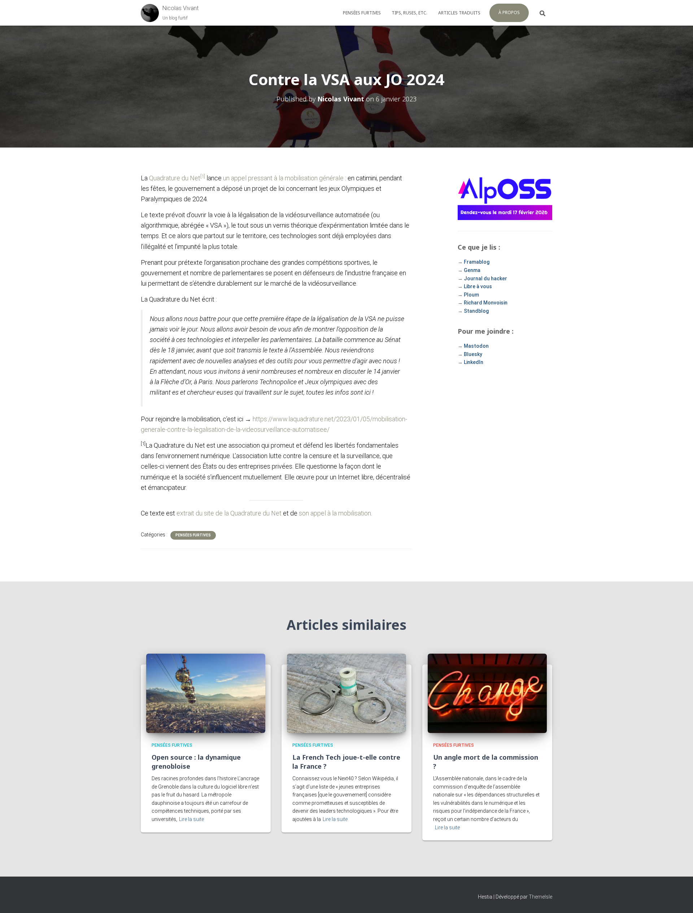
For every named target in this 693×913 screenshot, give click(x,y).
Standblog (476, 311)
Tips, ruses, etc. (409, 13)
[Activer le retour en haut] (679, 899)
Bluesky (473, 354)
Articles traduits (459, 13)
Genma (472, 270)
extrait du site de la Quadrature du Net (229, 513)
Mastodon (476, 346)
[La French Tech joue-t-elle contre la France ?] (346, 693)
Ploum (471, 295)
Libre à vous (478, 286)
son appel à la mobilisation (335, 513)
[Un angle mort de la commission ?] (487, 693)
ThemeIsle (540, 897)
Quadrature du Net (174, 178)
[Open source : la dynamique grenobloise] (205, 693)
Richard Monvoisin (485, 303)
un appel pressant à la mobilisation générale (283, 178)
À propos (509, 12)
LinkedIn (473, 362)
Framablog (476, 262)
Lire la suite (191, 819)
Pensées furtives (362, 13)
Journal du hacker (485, 278)
